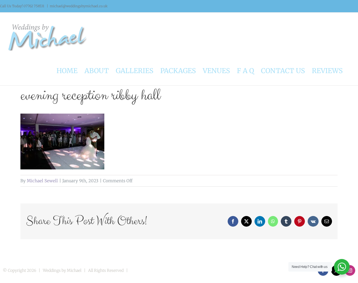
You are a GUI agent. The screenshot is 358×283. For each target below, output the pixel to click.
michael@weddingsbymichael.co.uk (79, 6)
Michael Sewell (42, 180)
